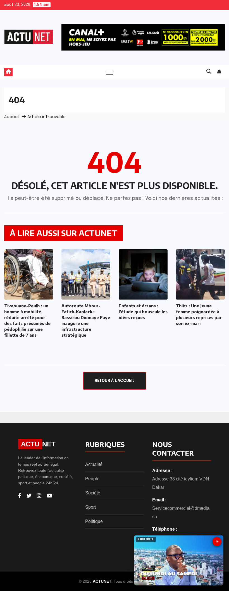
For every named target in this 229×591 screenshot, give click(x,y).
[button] (208, 71)
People (92, 478)
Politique (94, 521)
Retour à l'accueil (115, 381)
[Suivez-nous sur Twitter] (29, 496)
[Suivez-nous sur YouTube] (49, 496)
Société (92, 492)
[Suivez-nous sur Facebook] (19, 496)
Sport (90, 507)
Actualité (93, 464)
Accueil (11, 117)
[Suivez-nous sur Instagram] (39, 496)
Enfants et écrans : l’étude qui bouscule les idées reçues (143, 311)
